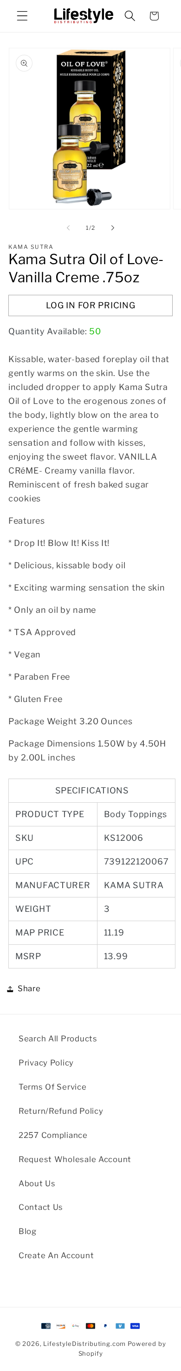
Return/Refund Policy (61, 1111)
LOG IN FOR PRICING (91, 305)
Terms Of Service (53, 1087)
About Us (37, 1183)
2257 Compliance (53, 1135)
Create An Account (56, 1255)
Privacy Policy (46, 1062)
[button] (22, 16)
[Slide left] (68, 228)
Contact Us (41, 1207)
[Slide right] (113, 228)
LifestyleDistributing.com (84, 1343)
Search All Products (58, 1038)
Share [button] (29, 988)
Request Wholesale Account (75, 1159)
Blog (28, 1231)
